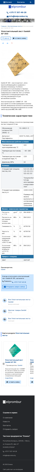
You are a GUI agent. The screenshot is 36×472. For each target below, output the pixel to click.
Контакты (21, 2)
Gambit (3, 269)
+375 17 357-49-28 (17, 12)
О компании (7, 418)
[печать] (7, 43)
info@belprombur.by (18, 16)
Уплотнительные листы (15, 26)
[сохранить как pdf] (12, 43)
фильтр (7, 38)
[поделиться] (3, 43)
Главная (3, 26)
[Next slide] (31, 363)
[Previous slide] (3, 363)
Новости (6, 422)
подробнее (9, 378)
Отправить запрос (10, 429)
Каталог (8, 2)
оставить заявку (20, 38)
